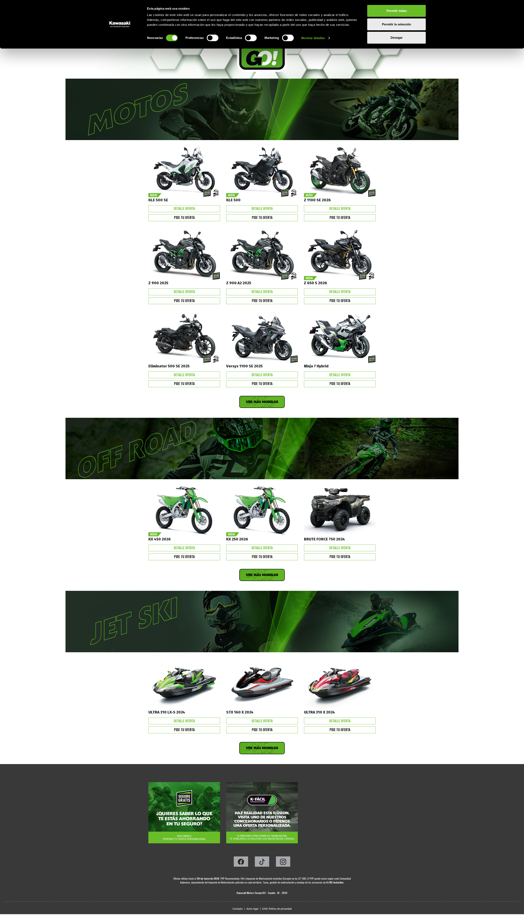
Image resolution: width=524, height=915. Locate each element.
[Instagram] (283, 863)
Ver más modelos (262, 402)
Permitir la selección (396, 24)
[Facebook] (241, 863)
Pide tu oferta (184, 217)
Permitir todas (396, 10)
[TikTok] (262, 863)
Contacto (238, 908)
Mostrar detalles (313, 38)
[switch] (212, 38)
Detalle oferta (184, 208)
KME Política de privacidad (277, 908)
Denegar (397, 37)
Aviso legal (252, 908)
